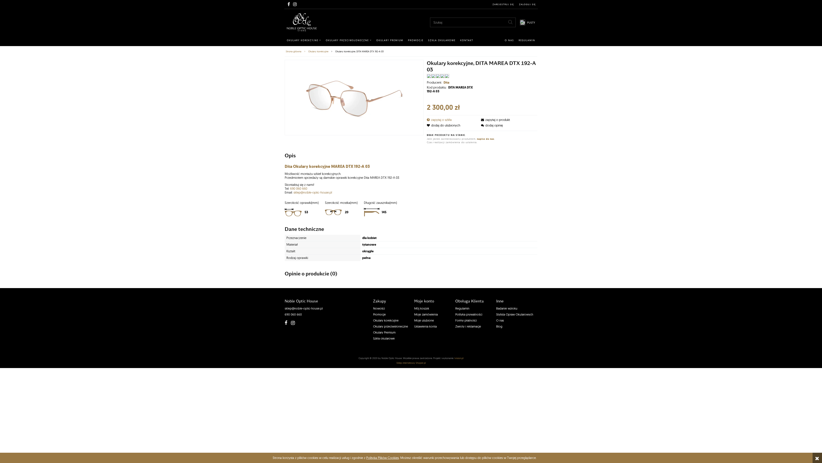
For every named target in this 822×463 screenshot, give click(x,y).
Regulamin (462, 308)
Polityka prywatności (468, 314)
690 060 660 (298, 188)
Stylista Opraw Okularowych (514, 314)
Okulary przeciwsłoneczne (390, 326)
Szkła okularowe (384, 338)
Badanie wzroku (506, 308)
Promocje (379, 314)
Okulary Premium (384, 332)
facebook (286, 322)
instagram (292, 322)
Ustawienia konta (425, 326)
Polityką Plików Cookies (382, 458)
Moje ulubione (424, 320)
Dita (446, 82)
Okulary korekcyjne (386, 320)
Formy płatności (466, 320)
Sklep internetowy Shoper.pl (411, 362)
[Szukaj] (510, 22)
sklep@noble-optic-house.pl (312, 192)
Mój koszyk (421, 308)
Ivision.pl (458, 358)
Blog (499, 326)
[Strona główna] (302, 22)
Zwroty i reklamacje (468, 326)
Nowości (379, 308)
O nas (500, 320)
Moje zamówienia (426, 314)
